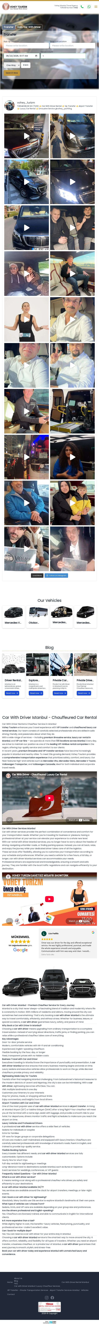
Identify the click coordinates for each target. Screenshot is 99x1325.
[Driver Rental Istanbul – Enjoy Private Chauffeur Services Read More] (13, 664)
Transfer (9, 27)
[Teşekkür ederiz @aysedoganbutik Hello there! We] (72, 503)
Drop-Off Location (58, 41)
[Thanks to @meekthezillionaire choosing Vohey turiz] (26, 182)
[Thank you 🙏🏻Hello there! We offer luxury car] (72, 549)
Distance (25, 61)
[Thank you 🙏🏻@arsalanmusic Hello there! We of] (26, 549)
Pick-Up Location (11, 41)
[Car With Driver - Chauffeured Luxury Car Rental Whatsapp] (89, 7)
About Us (18, 1278)
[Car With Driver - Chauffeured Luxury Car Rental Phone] (82, 7)
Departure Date (11, 52)
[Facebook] (52, 1298)
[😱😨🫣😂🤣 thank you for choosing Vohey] (26, 503)
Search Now (12, 72)
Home (10, 1282)
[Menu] (95, 6)
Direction (8, 61)
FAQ (16, 1283)
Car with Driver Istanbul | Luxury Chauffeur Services (37, 1286)
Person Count (47, 52)
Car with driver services (14, 831)
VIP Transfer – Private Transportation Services (27, 1290)
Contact (11, 1294)
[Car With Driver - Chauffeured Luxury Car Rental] (16, 7)
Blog (16, 1281)
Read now (10, 693)
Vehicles (84, 1290)
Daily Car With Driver (29, 27)
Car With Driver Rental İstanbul (75, 1282)
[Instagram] (47, 1298)
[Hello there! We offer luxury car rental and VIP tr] (26, 136)
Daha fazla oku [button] (47, 954)
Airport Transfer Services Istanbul (64, 1290)
